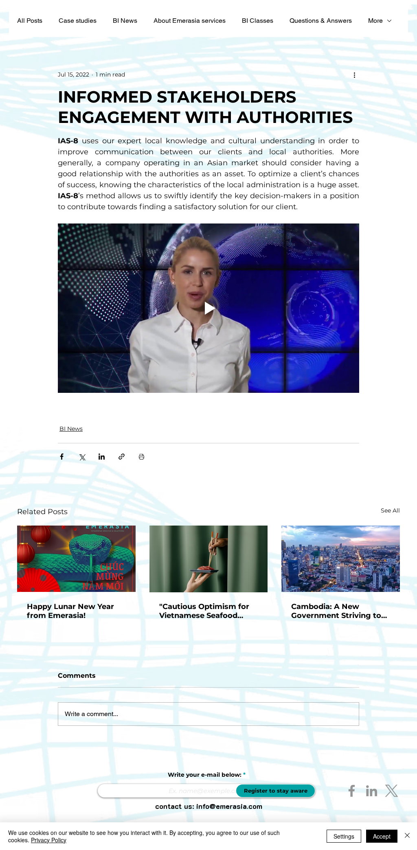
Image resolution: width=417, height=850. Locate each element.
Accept (382, 836)
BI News (125, 20)
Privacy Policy (48, 840)
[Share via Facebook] (62, 456)
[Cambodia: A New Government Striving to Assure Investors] (340, 559)
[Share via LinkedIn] (101, 456)
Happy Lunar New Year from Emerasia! (70, 611)
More (375, 20)
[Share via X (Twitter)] (82, 456)
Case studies (78, 20)
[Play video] (208, 308)
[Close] (407, 836)
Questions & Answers (321, 20)
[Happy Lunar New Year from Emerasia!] (76, 559)
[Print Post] (141, 456)
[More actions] (354, 74)
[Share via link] (121, 456)
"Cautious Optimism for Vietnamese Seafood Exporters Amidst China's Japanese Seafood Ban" (207, 611)
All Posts (29, 20)
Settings (344, 836)
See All (390, 510)
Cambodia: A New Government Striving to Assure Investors (336, 611)
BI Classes (257, 20)
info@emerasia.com (229, 806)
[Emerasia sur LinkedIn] (372, 791)
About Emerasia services (190, 20)
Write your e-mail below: (204, 775)
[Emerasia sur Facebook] (352, 791)
